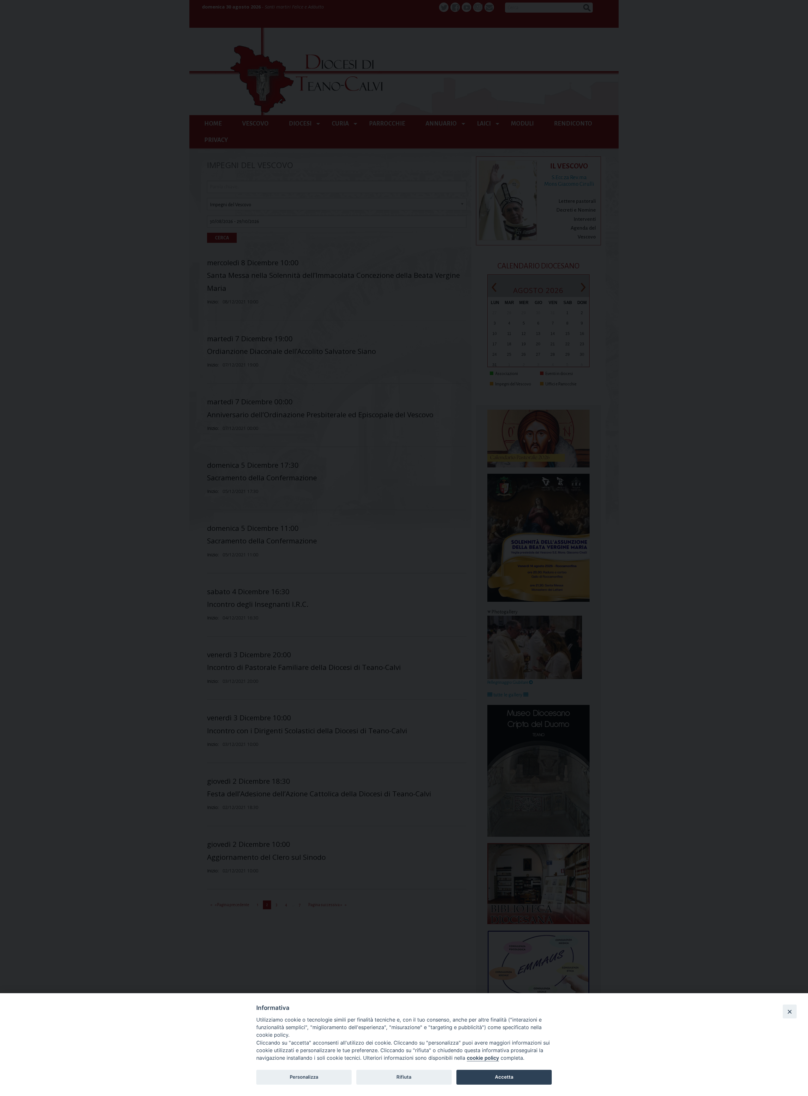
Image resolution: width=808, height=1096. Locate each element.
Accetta (504, 1077)
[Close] (790, 1011)
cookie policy (483, 1058)
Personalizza (304, 1077)
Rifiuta (403, 1077)
